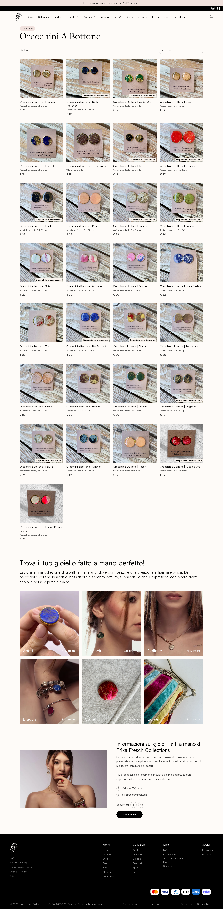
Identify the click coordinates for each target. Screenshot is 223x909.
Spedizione (169, 866)
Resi (165, 862)
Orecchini (72, 17)
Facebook (207, 854)
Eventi (155, 17)
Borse (117, 17)
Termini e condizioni (173, 858)
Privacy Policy (170, 854)
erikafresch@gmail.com (135, 794)
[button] (58, 17)
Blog (166, 17)
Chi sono (142, 17)
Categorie (43, 17)
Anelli (56, 17)
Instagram (207, 850)
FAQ (165, 850)
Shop (30, 17)
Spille (130, 17)
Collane (88, 17)
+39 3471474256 (18, 862)
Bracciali (104, 17)
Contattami (179, 17)
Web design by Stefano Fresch (197, 904)
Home (106, 850)
